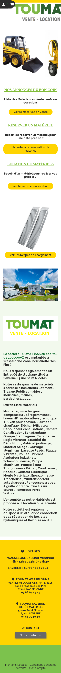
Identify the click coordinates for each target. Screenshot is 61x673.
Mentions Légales (16, 664)
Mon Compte (37, 668)
